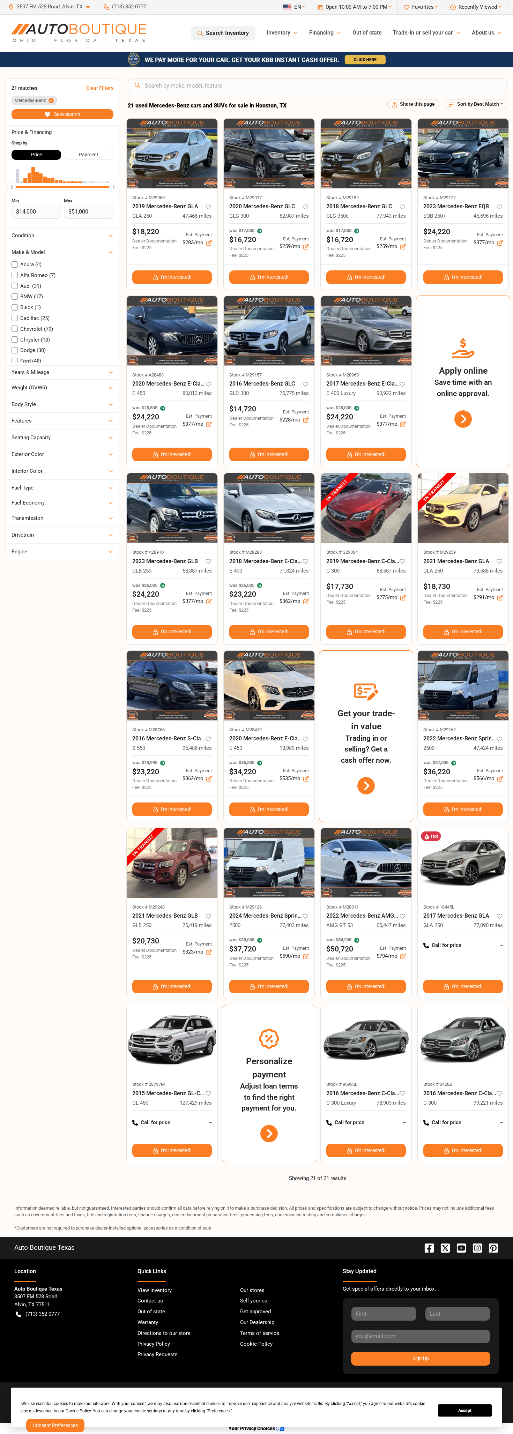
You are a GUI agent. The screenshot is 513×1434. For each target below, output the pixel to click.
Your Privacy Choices (252, 1429)
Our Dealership (257, 1322)
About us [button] (483, 32)
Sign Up (420, 1358)
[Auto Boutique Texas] (78, 33)
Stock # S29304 (342, 552)
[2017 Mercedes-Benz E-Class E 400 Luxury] (366, 331)
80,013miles (197, 393)
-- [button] (501, 945)
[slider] (11, 187)
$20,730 (145, 941)
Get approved (255, 1311)
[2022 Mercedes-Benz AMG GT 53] (366, 863)
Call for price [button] (446, 945)
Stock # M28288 (245, 552)
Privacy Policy (153, 1344)
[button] (52, 7)
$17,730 (339, 586)
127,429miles (196, 1103)
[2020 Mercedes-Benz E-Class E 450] (172, 331)
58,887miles (197, 571)
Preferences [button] (219, 1411)
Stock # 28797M (148, 1084)
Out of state (367, 32)
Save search (66, 114)
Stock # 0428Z (437, 1084)
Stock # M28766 (148, 729)
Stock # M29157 (245, 375)
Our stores (252, 1290)
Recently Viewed (478, 7)
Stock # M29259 (439, 552)
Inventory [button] (278, 32)
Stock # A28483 (148, 375)
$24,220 (436, 231)
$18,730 (436, 586)
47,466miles (197, 216)
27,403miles (294, 925)
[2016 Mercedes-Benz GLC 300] (269, 331)
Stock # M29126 (245, 907)
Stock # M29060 (148, 197)
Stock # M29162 (439, 729)
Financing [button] (321, 32)
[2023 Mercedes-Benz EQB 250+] (463, 153)
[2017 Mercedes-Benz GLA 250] (463, 863)
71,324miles (294, 571)
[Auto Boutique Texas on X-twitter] (442, 1247)
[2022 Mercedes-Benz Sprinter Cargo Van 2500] (463, 685)
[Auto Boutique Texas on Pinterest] (491, 1247)
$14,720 (242, 409)
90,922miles (391, 393)
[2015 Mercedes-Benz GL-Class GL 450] (172, 1040)
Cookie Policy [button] (78, 1411)
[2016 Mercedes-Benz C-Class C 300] (463, 1040)
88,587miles (391, 571)
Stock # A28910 (148, 552)
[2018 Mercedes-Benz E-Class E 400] (269, 508)
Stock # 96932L (341, 1084)
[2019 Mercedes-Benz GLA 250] (172, 153)
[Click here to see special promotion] (256, 59)
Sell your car (254, 1301)
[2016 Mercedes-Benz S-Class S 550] (172, 685)
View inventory (154, 1290)
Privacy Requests (157, 1354)
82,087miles (294, 216)
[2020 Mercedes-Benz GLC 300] (269, 153)
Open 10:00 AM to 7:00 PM (356, 7)
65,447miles (391, 925)
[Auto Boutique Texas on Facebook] (426, 1247)
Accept (464, 1410)
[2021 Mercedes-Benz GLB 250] (172, 863)
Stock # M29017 (245, 197)
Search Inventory (227, 33)
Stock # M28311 (342, 907)
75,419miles (197, 925)
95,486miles (197, 748)
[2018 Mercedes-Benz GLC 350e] (366, 153)
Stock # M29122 (439, 197)
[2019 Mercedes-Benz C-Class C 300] (366, 508)
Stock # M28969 (342, 375)
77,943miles (391, 216)
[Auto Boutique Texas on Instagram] (475, 1247)
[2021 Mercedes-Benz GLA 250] (463, 508)
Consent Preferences (55, 1425)
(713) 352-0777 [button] (129, 6)
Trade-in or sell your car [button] (423, 32)
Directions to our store (164, 1333)
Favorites (423, 7)
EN (297, 7)
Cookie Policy (256, 1344)
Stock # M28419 (245, 729)
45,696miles (488, 216)
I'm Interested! (176, 277)
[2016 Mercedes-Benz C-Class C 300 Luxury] (366, 1040)
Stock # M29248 (148, 907)
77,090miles (488, 925)
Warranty (147, 1322)
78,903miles (391, 1103)
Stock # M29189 (342, 197)
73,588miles (488, 571)
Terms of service (259, 1333)
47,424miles (488, 748)
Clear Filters (99, 88)
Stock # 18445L (438, 907)
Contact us (150, 1301)
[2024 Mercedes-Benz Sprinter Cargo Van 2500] (269, 863)
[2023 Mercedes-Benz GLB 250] (172, 508)
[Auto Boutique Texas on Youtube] (459, 1247)
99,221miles (488, 1103)
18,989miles (294, 748)
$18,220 (145, 231)
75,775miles (294, 393)
